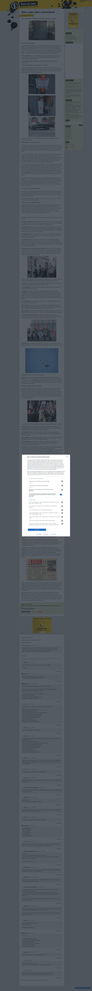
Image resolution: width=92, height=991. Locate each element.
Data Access (46, 534)
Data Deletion (39, 534)
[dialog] (46, 495)
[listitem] (46, 478)
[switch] (61, 481)
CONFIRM (37, 529)
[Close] (67, 457)
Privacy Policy (53, 534)
